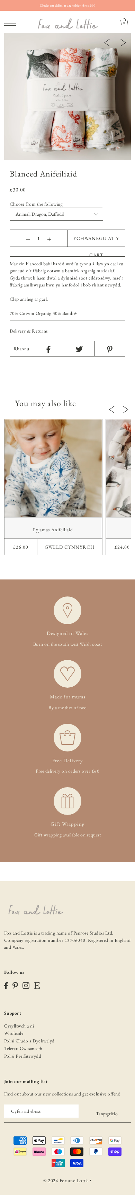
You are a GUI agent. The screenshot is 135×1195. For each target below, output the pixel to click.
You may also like (45, 403)
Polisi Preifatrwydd (23, 1056)
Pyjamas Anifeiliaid (53, 529)
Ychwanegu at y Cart (96, 241)
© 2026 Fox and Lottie (66, 1180)
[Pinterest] (109, 348)
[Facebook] (48, 348)
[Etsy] (37, 985)
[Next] (123, 42)
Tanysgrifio (107, 1113)
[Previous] (107, 42)
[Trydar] (79, 348)
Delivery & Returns (29, 331)
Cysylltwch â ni (19, 1026)
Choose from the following (36, 204)
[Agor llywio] (12, 22)
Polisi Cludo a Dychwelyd (29, 1041)
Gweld (69, 547)
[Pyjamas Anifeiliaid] (53, 468)
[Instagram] (25, 985)
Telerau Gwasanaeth (23, 1048)
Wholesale (14, 1033)
